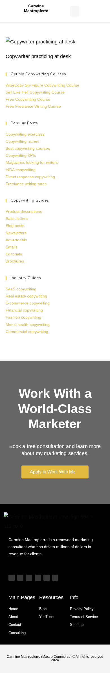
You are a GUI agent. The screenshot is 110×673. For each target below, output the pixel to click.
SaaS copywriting (21, 289)
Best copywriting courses (28, 148)
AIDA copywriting (21, 169)
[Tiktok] (20, 578)
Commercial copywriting (27, 331)
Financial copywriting (24, 310)
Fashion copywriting (23, 317)
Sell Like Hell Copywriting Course (35, 92)
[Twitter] (46, 578)
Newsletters (16, 233)
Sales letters (17, 218)
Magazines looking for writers (32, 162)
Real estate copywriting (26, 296)
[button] (74, 11)
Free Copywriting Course (28, 99)
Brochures (15, 261)
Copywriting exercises (25, 134)
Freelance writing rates (26, 184)
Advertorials (16, 240)
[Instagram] (29, 578)
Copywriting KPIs (21, 155)
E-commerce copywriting (28, 303)
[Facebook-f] (55, 578)
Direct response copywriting (30, 177)
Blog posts (15, 225)
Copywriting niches (22, 141)
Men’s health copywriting (28, 324)
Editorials (14, 254)
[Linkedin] (38, 578)
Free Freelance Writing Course (33, 106)
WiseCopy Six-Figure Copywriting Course (42, 85)
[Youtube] (11, 578)
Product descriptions (24, 211)
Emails (11, 247)
